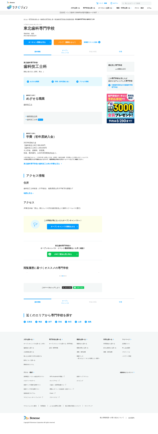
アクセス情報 (84, 81)
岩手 (50, 322)
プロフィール (126, 352)
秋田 (70, 322)
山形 (79, 322)
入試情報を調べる (29, 352)
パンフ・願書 (67, 42)
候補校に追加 (90, 42)
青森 (40, 322)
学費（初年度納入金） (62, 81)
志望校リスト (126, 343)
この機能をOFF (120, 69)
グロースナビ (53, 397)
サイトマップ (88, 406)
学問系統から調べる (109, 343)
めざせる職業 (34, 81)
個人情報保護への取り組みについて (112, 417)
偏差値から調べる (29, 348)
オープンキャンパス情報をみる (63, 226)
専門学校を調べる (89, 8)
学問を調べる (107, 339)
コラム (149, 8)
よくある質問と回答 (55, 406)
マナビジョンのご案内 (30, 406)
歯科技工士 (28, 105)
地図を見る (28, 193)
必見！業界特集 (53, 348)
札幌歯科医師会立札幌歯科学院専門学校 (122, 86)
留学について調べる (29, 360)
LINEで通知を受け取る (63, 254)
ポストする (68, 287)
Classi (51, 393)
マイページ (126, 339)
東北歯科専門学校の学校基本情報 (64, 19)
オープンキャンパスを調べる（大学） (35, 343)
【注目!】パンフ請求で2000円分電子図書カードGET (78, 12)
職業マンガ (88, 357)
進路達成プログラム (29, 393)
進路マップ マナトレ (83, 376)
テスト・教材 (139, 8)
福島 (89, 322)
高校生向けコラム (29, 364)
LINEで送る (80, 287)
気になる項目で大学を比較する (33, 356)
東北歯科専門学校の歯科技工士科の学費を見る (42, 164)
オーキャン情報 (37, 42)
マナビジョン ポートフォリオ (32, 397)
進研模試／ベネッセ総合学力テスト (34, 376)
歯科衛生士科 (32, 116)
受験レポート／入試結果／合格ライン (61, 389)
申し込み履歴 (126, 348)
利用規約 (43, 406)
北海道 (29, 322)
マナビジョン (17, 7)
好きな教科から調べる (109, 348)
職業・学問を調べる (123, 8)
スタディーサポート (29, 380)
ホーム (26, 19)
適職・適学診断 (81, 352)
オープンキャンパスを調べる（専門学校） (61, 343)
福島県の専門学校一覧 (46, 19)
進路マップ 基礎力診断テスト (32, 385)
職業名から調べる (82, 343)
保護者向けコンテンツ (126, 372)
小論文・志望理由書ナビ (57, 385)
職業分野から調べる (82, 348)
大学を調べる (75, 8)
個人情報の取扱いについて (73, 406)
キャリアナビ (53, 380)
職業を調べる (81, 339)
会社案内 (131, 418)
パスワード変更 (126, 356)
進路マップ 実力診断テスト (31, 389)
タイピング (80, 380)
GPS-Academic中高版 (56, 376)
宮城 (60, 322)
